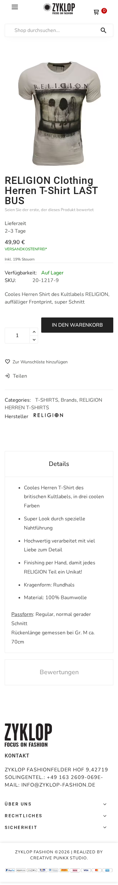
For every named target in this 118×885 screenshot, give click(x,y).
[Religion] (52, 416)
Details (59, 464)
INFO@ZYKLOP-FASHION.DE (58, 784)
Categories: (18, 400)
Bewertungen (59, 672)
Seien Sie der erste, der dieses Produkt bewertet (49, 210)
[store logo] (59, 8)
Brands (69, 400)
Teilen (20, 376)
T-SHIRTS (46, 400)
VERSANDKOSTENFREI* (26, 249)
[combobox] (62, 30)
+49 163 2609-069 (72, 777)
